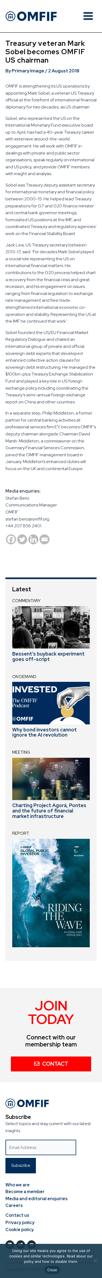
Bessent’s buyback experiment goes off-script (48, 656)
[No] (95, 1261)
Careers (14, 1205)
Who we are (17, 1185)
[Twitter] (22, 539)
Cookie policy (19, 1229)
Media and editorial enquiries (36, 1199)
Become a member (25, 1191)
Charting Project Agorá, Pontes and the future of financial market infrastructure (49, 810)
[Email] (44, 539)
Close (52, 1270)
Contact (55, 1063)
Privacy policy (20, 1222)
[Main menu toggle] (88, 16)
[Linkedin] (33, 539)
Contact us (17, 1215)
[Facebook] (11, 539)
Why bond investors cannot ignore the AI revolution (44, 732)
